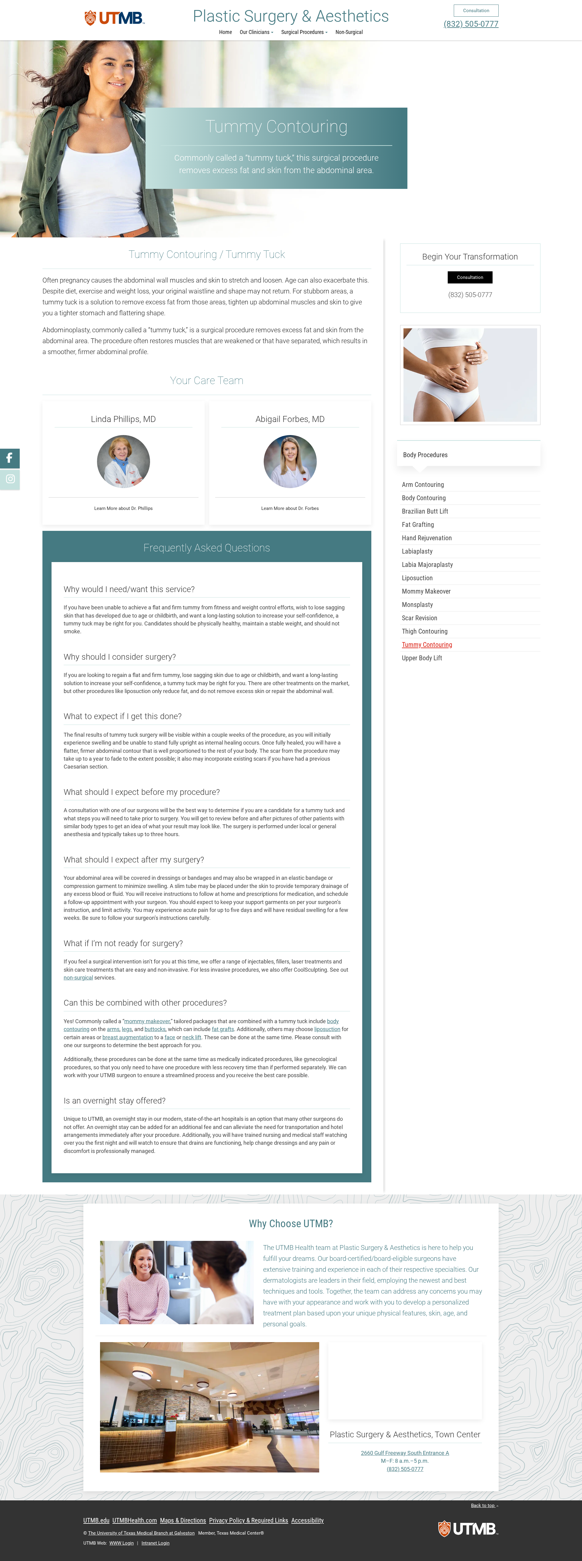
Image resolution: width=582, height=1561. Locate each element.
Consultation (476, 10)
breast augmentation (127, 1037)
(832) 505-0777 (471, 23)
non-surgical (78, 978)
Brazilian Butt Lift (425, 511)
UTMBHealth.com (134, 1520)
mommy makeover (147, 1021)
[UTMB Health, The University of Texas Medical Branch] (468, 1530)
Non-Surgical (349, 32)
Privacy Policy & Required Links (248, 1520)
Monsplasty (417, 604)
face (170, 1037)
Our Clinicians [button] (254, 32)
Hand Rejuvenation (427, 538)
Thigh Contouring (425, 631)
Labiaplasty (417, 551)
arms (113, 1029)
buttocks (155, 1029)
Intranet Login (155, 1543)
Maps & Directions (183, 1520)
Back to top (483, 1505)
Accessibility (307, 1520)
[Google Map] (405, 1380)
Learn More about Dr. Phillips (123, 508)
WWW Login (121, 1543)
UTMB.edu (96, 1520)
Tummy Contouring (427, 644)
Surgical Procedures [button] (302, 32)
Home (225, 32)
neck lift (191, 1037)
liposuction (327, 1029)
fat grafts (223, 1029)
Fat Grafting (418, 524)
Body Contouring (424, 498)
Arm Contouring (423, 484)
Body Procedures (425, 455)
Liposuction (417, 578)
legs (127, 1029)
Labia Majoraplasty (427, 564)
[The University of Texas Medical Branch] (115, 20)
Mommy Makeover (426, 591)
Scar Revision (419, 618)
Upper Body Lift (422, 658)
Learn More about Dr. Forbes (290, 508)
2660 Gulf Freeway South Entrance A (405, 1453)
